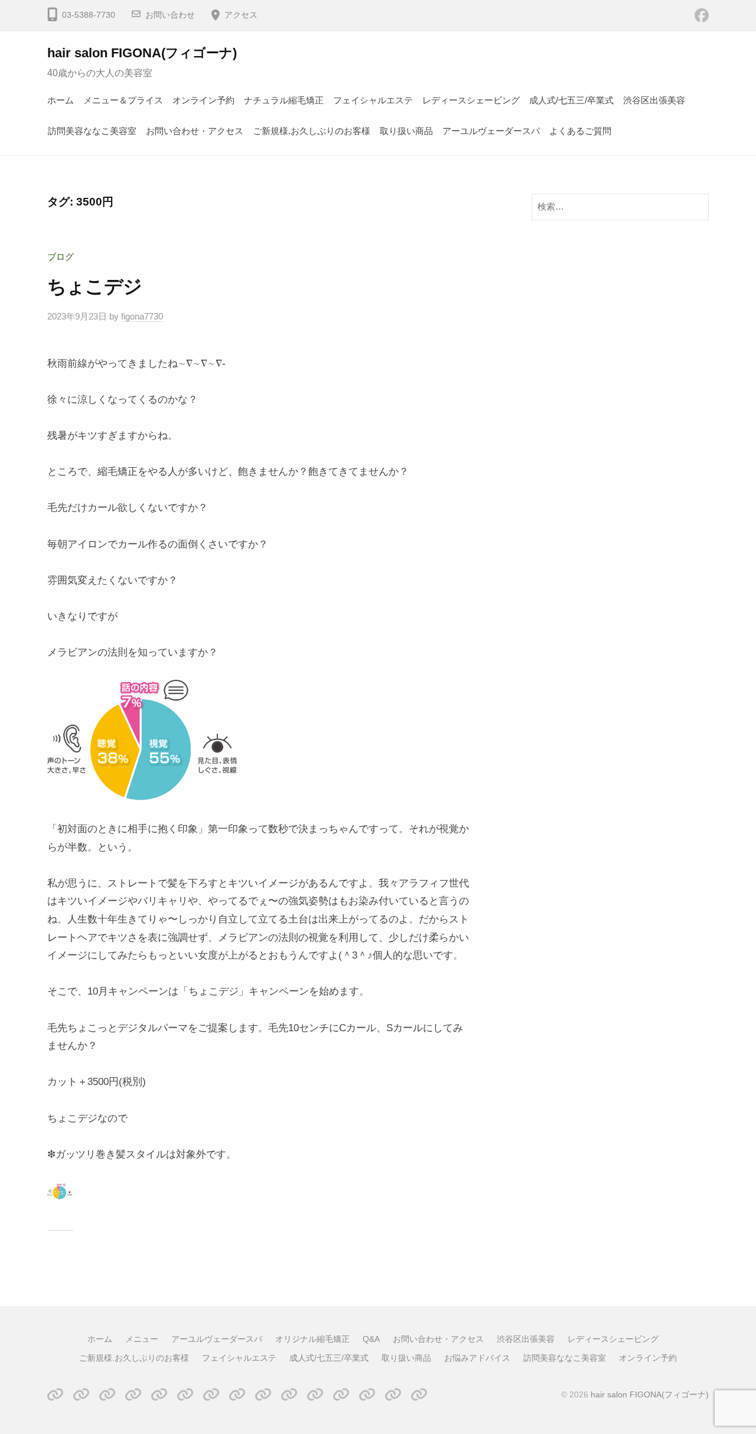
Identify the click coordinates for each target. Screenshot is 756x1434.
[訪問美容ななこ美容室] (393, 1394)
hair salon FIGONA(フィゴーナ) (142, 52)
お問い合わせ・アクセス (194, 131)
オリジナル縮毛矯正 (312, 1339)
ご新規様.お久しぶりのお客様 (311, 131)
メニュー (141, 1339)
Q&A (371, 1339)
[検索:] (620, 206)
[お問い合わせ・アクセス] (185, 1394)
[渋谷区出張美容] (211, 1394)
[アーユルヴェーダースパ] (107, 1394)
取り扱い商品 (406, 131)
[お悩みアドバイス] (367, 1394)
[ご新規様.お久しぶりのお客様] (263, 1394)
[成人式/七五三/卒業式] (315, 1394)
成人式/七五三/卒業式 (571, 100)
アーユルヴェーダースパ (491, 131)
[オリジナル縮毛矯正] (133, 1394)
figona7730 (142, 316)
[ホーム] (55, 1394)
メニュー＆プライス (123, 100)
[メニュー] (81, 1394)
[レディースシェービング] (237, 1394)
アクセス (241, 15)
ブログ (60, 257)
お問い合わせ (170, 15)
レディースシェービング (471, 100)
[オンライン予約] (419, 1394)
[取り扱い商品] (341, 1394)
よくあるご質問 (580, 131)
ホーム (60, 100)
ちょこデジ (94, 286)
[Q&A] (159, 1394)
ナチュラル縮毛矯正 (284, 100)
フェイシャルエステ (373, 100)
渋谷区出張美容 (654, 100)
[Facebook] (702, 15)
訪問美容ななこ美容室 (92, 131)
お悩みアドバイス (477, 1358)
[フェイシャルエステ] (289, 1394)
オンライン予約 (203, 100)
